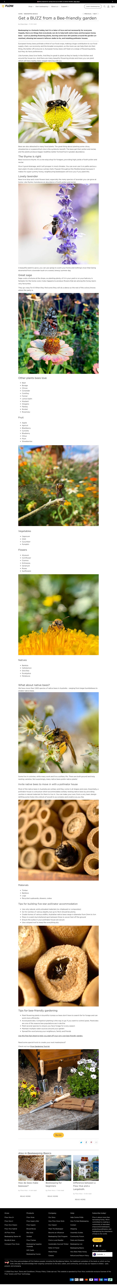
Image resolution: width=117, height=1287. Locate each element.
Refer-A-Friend (53, 1248)
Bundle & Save (10, 1240)
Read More (25, 1196)
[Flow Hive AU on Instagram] (100, 1246)
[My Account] (108, 6)
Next (95, 14)
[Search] (104, 6)
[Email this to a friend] (96, 1142)
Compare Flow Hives (12, 1244)
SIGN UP (97, 1240)
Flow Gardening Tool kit (40, 1046)
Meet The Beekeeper (55, 1229)
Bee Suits (30, 1232)
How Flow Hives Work (56, 1221)
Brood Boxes (31, 1229)
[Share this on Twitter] (81, 1142)
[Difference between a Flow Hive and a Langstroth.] (86, 1168)
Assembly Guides (76, 1232)
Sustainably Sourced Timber (58, 1244)
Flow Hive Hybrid (11, 1229)
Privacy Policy (41, 1271)
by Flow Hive (22, 24)
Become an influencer (56, 1232)
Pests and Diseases (77, 1240)
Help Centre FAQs (76, 1217)
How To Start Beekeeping (79, 1221)
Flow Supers (31, 1225)
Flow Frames (31, 1240)
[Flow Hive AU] (8, 6)
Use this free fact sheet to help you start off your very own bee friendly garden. (50, 1036)
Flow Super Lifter (33, 1221)
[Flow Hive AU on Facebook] (93, 1246)
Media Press (52, 1252)
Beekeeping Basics (77, 1248)
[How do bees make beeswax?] (31, 1168)
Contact (73, 1225)
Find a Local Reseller (55, 1240)
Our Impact (52, 1225)
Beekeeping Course (33, 1254)
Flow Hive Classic (11, 1225)
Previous (87, 14)
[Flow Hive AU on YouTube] (97, 1246)
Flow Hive (14, 1271)
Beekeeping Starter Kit (13, 1236)
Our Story (51, 1217)
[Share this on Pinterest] (91, 1142)
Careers (51, 1255)
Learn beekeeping (93, 6)
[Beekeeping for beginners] (58, 1168)
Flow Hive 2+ (9, 1217)
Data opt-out (52, 1271)
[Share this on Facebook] (86, 1142)
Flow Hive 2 (9, 1221)
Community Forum (77, 1236)
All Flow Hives (10, 1232)
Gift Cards (30, 1250)
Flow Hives (30, 1217)
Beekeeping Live (76, 1244)
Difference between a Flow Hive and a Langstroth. (84, 1185)
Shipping (73, 1229)
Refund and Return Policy (79, 1255)
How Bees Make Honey (78, 1252)
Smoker (29, 1236)
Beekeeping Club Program (57, 1236)
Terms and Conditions (27, 1271)
